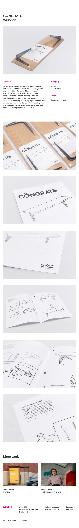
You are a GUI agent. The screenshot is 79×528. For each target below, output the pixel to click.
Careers (23, 521)
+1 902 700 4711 (52, 510)
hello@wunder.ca (52, 507)
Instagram (70, 507)
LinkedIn (69, 510)
